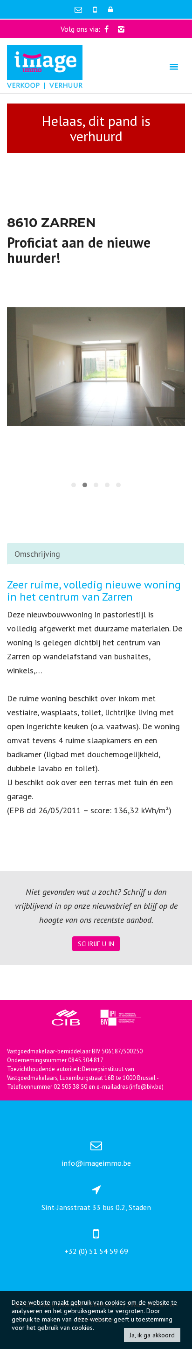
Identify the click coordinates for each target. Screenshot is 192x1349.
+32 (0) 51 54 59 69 (96, 1251)
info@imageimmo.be (96, 1163)
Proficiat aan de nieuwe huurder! (79, 250)
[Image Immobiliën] (44, 66)
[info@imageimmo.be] (79, 9)
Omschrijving (37, 553)
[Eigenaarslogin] (110, 9)
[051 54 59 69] (96, 9)
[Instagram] (121, 29)
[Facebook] (106, 29)
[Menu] (174, 66)
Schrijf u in (96, 944)
